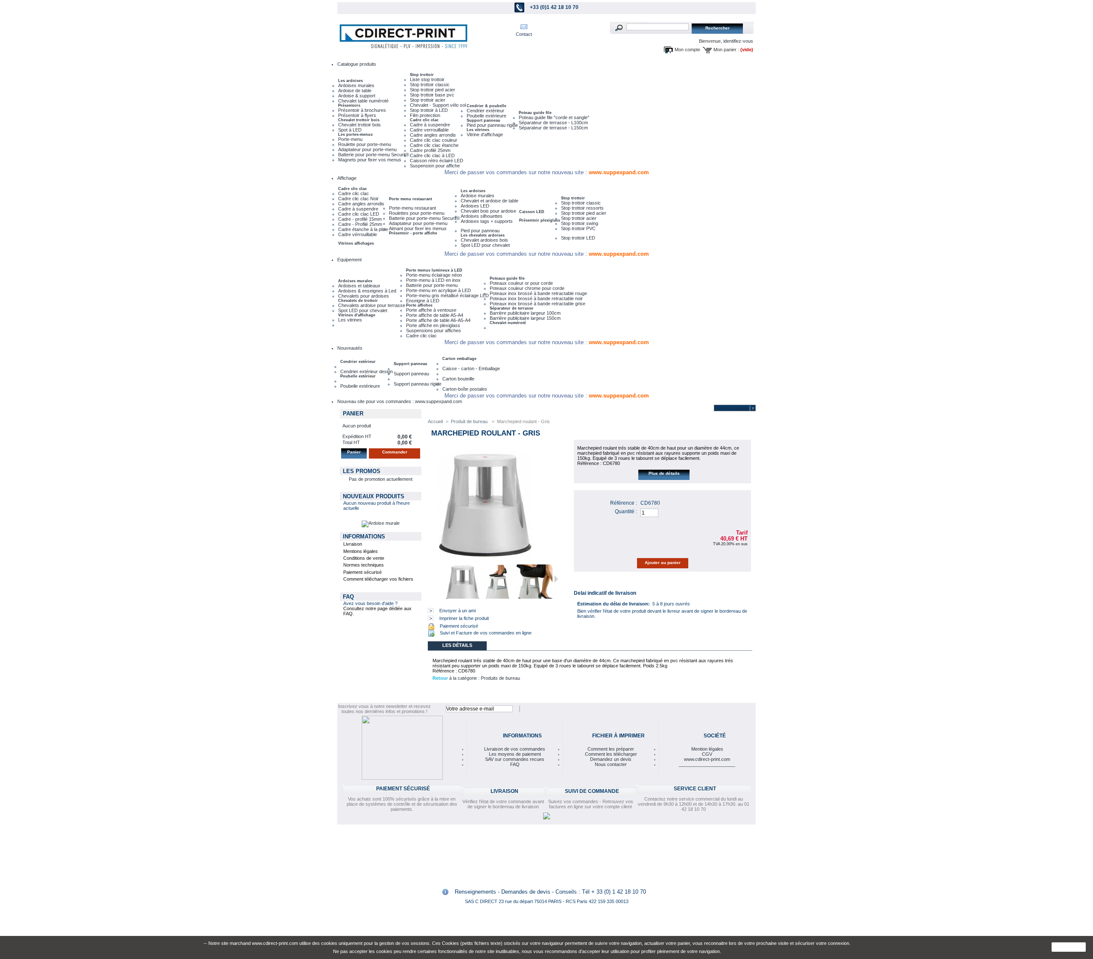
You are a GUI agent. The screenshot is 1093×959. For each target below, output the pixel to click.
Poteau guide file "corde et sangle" (554, 117)
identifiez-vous (738, 41)
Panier (353, 413)
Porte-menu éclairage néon (434, 275)
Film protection (425, 115)
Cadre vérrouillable (357, 234)
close (1069, 947)
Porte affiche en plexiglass (433, 325)
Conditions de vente (363, 558)
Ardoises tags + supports (487, 221)
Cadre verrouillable (429, 129)
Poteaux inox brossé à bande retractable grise (537, 303)
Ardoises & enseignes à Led (367, 290)
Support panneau (483, 120)
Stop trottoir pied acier (432, 89)
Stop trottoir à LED (429, 110)
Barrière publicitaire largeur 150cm (525, 318)
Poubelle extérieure (486, 115)
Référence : (623, 503)
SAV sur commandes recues (514, 759)
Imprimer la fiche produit (464, 618)
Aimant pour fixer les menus (418, 228)
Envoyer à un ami (457, 610)
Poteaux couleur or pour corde (521, 283)
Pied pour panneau (480, 230)
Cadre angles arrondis (433, 134)
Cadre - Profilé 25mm (360, 224)
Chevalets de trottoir (358, 300)
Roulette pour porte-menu (364, 144)
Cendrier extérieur (485, 110)
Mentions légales (360, 551)
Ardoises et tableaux (359, 285)
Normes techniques (363, 564)
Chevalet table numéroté (363, 100)
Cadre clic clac (424, 120)
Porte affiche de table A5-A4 (434, 315)
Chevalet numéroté (508, 323)
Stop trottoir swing (579, 223)
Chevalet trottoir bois (359, 120)
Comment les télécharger (611, 754)
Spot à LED (350, 129)
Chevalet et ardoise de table (489, 200)
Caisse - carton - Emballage (471, 368)
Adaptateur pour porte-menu (367, 149)
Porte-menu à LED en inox (433, 280)
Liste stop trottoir (427, 79)
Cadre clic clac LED (358, 213)
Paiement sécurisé (362, 572)
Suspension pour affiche (435, 165)
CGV (707, 754)
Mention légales (707, 748)
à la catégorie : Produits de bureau (476, 678)
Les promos (361, 471)
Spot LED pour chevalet (485, 245)
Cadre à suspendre (430, 124)
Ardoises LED (475, 205)
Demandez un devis (610, 759)
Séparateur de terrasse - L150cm (553, 127)
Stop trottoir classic (430, 84)
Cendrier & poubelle (486, 106)
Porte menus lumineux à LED (434, 270)
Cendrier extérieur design (366, 371)
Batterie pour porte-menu (432, 285)
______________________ (707, 764)
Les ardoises (350, 81)
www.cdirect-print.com (707, 759)
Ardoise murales (477, 195)
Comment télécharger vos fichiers (378, 579)
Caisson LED (531, 212)
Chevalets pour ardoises (363, 295)
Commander (394, 452)
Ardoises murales (356, 85)
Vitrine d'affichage (485, 134)
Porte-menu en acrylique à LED (438, 290)
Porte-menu (350, 139)
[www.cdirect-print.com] (401, 36)
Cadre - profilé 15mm (360, 219)
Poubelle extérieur (358, 376)
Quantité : (626, 512)
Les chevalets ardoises (483, 235)
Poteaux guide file (507, 278)
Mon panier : (726, 49)
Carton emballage (459, 359)
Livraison (352, 544)
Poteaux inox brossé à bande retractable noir (536, 298)
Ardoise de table (354, 90)
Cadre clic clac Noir (358, 198)
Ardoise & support (356, 95)
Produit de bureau (470, 421)
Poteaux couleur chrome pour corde (527, 288)
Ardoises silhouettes (482, 216)
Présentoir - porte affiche (413, 233)
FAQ (348, 597)
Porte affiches (419, 305)
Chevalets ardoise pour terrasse (371, 305)
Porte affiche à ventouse (431, 310)
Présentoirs (349, 105)
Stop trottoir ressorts (582, 208)
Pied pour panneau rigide (492, 125)
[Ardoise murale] (381, 523)
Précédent (440, 579)
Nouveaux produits (373, 496)
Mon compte (687, 49)
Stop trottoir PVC (578, 228)
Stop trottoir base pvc (432, 94)
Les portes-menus (355, 134)
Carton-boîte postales (464, 389)
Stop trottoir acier (427, 99)
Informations (364, 536)
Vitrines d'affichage (356, 315)
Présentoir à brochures (362, 110)
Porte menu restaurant (410, 199)
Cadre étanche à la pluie (363, 229)
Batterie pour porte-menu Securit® (373, 154)
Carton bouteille (458, 378)
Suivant (556, 579)
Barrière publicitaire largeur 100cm (525, 313)
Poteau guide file (535, 113)
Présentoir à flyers (357, 115)
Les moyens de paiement (515, 754)
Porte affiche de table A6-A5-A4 (438, 320)
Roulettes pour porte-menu (416, 213)
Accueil (435, 421)
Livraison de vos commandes (514, 748)
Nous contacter (611, 764)
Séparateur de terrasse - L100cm (553, 122)
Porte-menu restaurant (412, 208)
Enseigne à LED (422, 300)
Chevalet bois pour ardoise (488, 210)
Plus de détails (664, 473)
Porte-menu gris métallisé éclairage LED (447, 295)
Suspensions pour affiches (433, 330)
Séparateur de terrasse (511, 308)
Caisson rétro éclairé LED (436, 160)
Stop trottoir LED (578, 237)
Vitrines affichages (356, 243)
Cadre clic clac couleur (433, 140)
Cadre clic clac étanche (434, 145)
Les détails (457, 645)
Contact (524, 34)
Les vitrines (478, 130)
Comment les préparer (610, 748)
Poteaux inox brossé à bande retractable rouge (538, 293)
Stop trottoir (422, 75)
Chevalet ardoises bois (484, 240)
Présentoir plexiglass (539, 220)
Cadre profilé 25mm (430, 150)
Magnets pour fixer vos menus (369, 159)
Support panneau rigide (417, 383)
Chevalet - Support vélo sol (438, 105)
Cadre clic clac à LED (432, 155)
